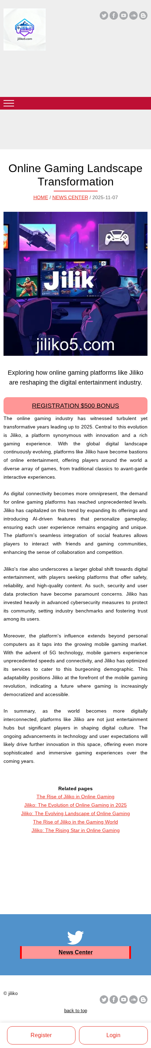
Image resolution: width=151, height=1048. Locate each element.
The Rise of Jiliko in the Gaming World (75, 822)
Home (40, 197)
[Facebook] (114, 15)
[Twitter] (104, 15)
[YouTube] (123, 15)
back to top (75, 1010)
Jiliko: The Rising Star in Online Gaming (76, 830)
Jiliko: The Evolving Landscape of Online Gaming (75, 813)
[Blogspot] (143, 15)
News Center (70, 197)
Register (41, 1035)
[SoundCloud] (133, 15)
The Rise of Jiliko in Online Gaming (75, 796)
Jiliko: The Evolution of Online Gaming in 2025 (75, 805)
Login (113, 1035)
